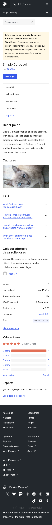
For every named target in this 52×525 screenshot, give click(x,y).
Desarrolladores (11, 446)
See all (46, 375)
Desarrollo (11, 108)
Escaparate (33, 412)
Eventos (31, 441)
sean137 (11, 69)
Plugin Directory (10, 12)
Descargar (10, 76)
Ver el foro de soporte (14, 395)
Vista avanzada (11, 328)
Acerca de (8, 412)
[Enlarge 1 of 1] (45, 168)
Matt (7, 465)
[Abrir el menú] (47, 4)
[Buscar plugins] (32, 22)
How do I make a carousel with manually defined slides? (17, 216)
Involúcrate (33, 436)
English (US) (43, 314)
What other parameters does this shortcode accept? (17, 237)
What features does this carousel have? (13, 205)
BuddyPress (10, 474)
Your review (9, 375)
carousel (37, 320)
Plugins (31, 422)
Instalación (11, 101)
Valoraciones (12, 94)
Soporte (10, 115)
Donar (31, 446)
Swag (31, 451)
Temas (30, 417)
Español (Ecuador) (18, 487)
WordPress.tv (11, 451)
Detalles (10, 87)
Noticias (7, 417)
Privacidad (8, 427)
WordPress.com (12, 460)
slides (45, 320)
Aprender (7, 436)
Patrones (32, 427)
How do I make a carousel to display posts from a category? (19, 226)
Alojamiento (9, 422)
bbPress (8, 470)
